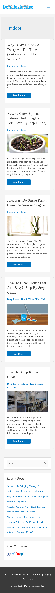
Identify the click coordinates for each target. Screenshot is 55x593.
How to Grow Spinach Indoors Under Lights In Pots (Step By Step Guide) (26, 118)
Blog (9, 299)
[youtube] (18, 554)
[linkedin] (22, 554)
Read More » (18, 96)
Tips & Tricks (27, 299)
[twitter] (13, 554)
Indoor (10, 66)
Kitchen (24, 383)
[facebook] (9, 554)
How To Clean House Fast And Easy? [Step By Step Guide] (26, 287)
